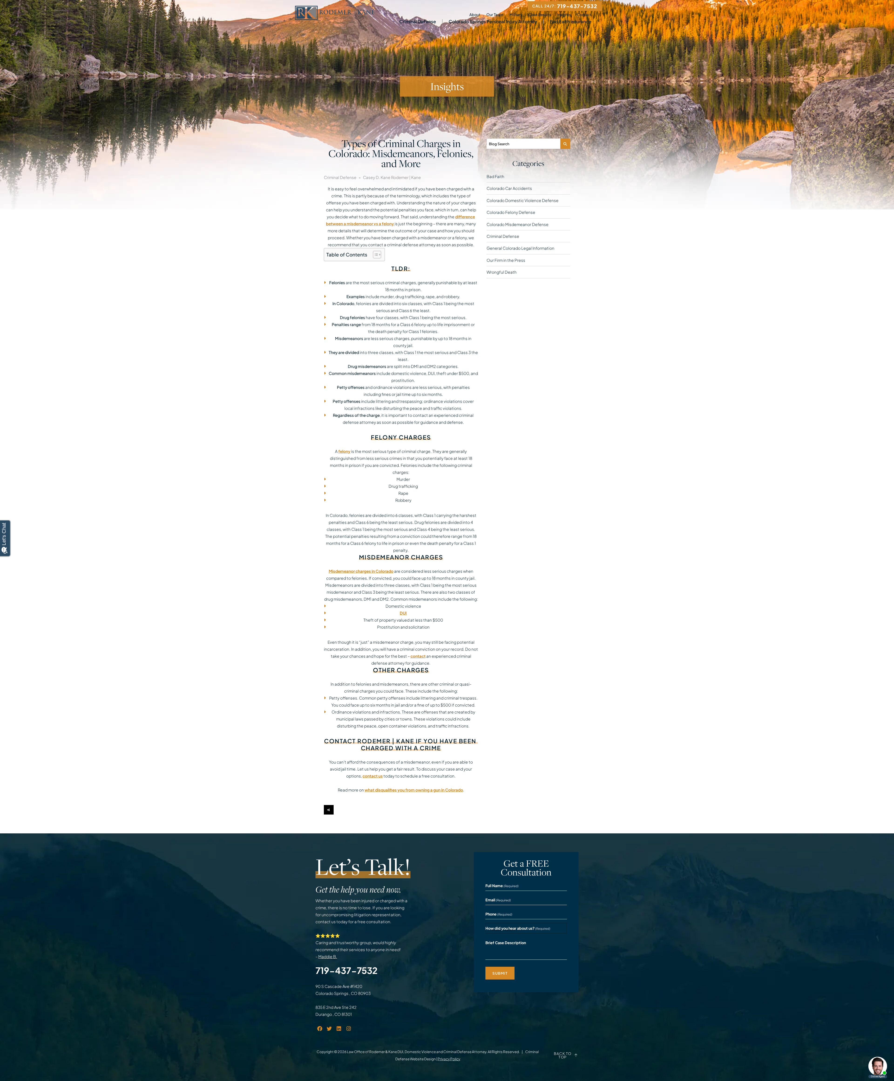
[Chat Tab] (447, 540)
